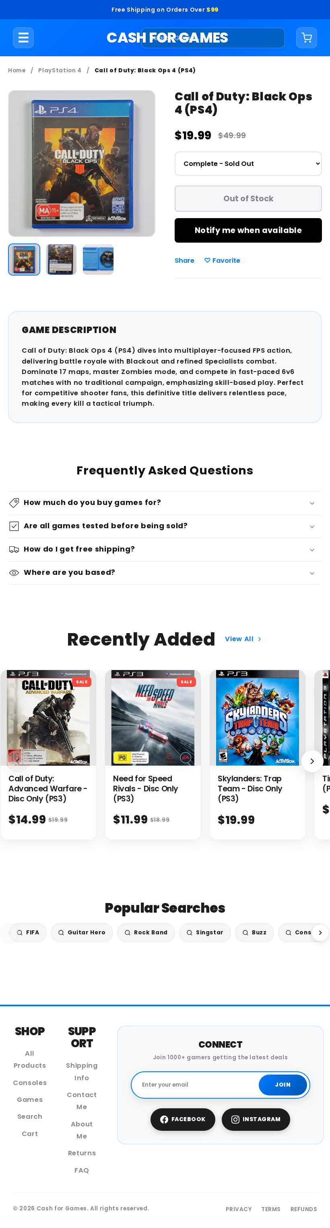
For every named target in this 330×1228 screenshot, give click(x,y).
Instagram (262, 1119)
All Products (30, 1059)
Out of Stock (248, 198)
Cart (30, 1133)
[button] (165, 503)
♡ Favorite (222, 260)
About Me (82, 1130)
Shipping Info (81, 1071)
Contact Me (82, 1101)
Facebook (188, 1119)
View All (239, 639)
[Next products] (312, 761)
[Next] (320, 933)
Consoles (30, 1082)
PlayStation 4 (60, 70)
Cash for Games (167, 37)
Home (17, 70)
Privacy (239, 1209)
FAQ (81, 1170)
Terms (271, 1209)
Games (30, 1099)
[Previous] (10, 933)
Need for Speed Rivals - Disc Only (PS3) (145, 789)
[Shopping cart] (306, 38)
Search (30, 1116)
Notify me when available (248, 230)
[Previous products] (17, 761)
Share (184, 260)
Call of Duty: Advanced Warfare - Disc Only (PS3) (48, 789)
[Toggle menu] (23, 37)
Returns (82, 1153)
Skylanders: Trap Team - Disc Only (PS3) (250, 789)
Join (283, 1085)
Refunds (304, 1209)
